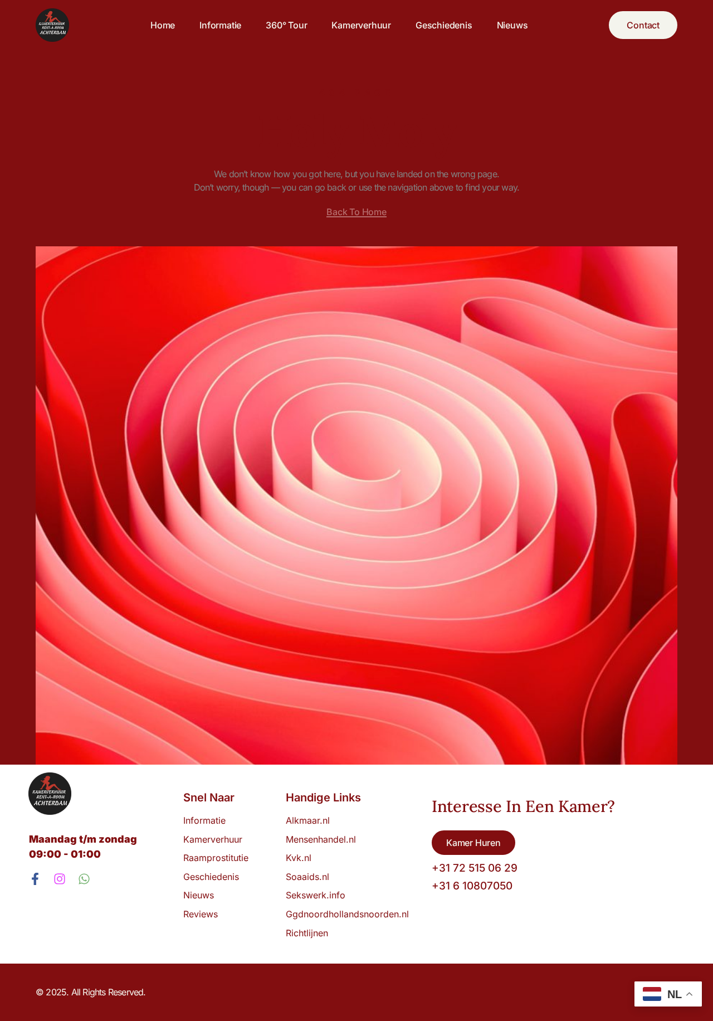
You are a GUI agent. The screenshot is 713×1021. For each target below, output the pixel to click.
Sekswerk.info (318, 895)
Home (162, 25)
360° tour (286, 25)
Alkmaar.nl (308, 820)
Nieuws (512, 25)
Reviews (200, 914)
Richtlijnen (307, 933)
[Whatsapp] (84, 879)
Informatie (220, 25)
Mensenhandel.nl (321, 839)
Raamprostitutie (215, 857)
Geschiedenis (444, 25)
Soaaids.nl (307, 876)
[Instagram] (59, 879)
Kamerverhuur (361, 25)
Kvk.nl (298, 857)
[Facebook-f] (35, 879)
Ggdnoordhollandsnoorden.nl (347, 914)
